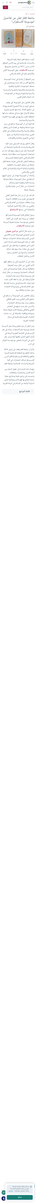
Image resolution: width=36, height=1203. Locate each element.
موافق (20, 1197)
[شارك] (4, 1192)
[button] (16, 53)
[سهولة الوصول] (6, 2)
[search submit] (5, 7)
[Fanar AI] (3, 1198)
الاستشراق (14, 209)
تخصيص (10, 1191)
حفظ (32, 54)
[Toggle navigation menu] (33, 2)
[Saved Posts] (3, 2)
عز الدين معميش (12, 231)
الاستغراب (23, 70)
